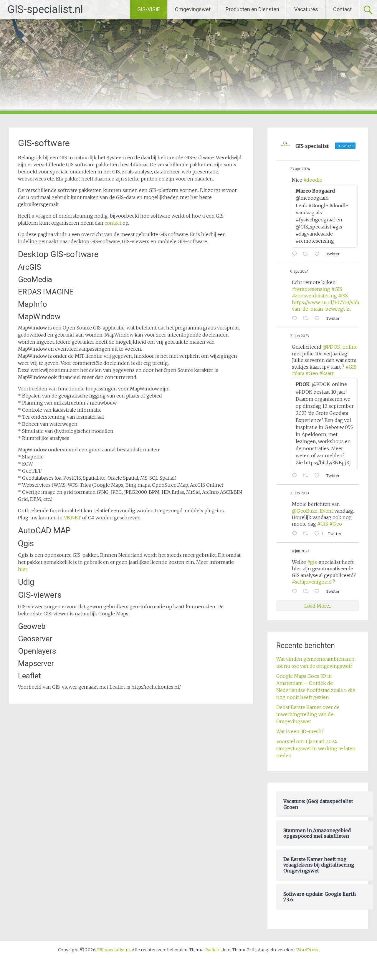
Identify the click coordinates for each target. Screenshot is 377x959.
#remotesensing (311, 289)
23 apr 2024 (300, 169)
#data (298, 373)
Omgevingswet (193, 9)
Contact (342, 9)
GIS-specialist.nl (45, 9)
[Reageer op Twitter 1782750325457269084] (295, 254)
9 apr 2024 (299, 271)
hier (22, 569)
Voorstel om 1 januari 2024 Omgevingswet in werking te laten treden (315, 748)
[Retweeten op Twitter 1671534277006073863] (307, 534)
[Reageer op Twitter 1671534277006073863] (295, 534)
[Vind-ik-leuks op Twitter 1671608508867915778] (319, 476)
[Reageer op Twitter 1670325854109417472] (295, 591)
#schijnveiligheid (312, 582)
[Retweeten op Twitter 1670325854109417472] (307, 591)
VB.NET (72, 518)
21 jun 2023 (299, 336)
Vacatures (306, 9)
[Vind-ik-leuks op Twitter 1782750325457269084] (319, 254)
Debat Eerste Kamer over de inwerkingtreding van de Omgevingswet (308, 714)
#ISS (343, 296)
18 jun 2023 (299, 551)
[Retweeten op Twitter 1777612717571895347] (307, 318)
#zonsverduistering (314, 296)
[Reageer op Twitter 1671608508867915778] (295, 476)
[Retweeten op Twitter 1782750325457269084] (307, 254)
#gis (312, 562)
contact (113, 223)
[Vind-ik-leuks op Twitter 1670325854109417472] (319, 591)
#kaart (326, 373)
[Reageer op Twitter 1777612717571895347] (295, 318)
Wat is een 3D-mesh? (300, 731)
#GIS (336, 289)
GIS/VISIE (148, 9)
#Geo (311, 373)
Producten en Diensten (252, 9)
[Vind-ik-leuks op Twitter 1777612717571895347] (319, 318)
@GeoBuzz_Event (312, 511)
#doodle (312, 180)
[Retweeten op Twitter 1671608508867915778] (307, 476)
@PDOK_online (340, 347)
